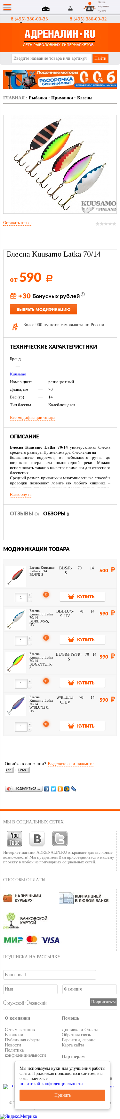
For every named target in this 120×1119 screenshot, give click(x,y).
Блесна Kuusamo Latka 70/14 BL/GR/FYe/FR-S (41, 661)
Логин (71, 8)
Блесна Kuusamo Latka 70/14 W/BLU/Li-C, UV (41, 704)
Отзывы (24, 513)
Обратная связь (76, 1034)
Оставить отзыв (17, 222)
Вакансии (14, 1034)
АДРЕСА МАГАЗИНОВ (47, 9)
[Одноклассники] (60, 789)
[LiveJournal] (73, 789)
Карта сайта (73, 1045)
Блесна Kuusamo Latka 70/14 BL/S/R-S (42, 571)
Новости (13, 1045)
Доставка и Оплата (80, 1029)
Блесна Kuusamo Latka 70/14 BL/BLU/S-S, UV (41, 618)
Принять (62, 1095)
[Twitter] (53, 789)
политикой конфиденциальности (51, 1083)
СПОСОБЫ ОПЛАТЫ (24, 879)
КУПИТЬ (85, 597)
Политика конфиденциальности (25, 1053)
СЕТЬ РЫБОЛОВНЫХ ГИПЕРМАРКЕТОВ (60, 37)
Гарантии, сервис (78, 1040)
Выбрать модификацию (43, 310)
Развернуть (20, 494)
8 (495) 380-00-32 (88, 18)
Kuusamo (18, 374)
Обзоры (56, 513)
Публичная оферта (22, 1040)
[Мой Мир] (67, 789)
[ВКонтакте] (47, 789)
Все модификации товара (32, 417)
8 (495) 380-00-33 (29, 18)
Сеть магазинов (20, 1029)
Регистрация (78, 8)
